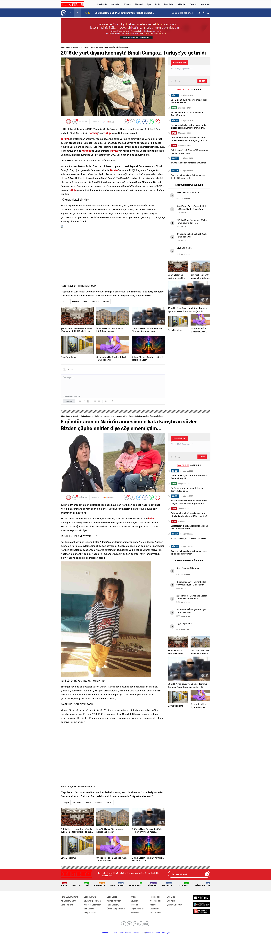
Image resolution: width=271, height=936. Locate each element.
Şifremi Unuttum (174, 904)
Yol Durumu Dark (68, 900)
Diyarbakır (77, 802)
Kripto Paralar (202, 884)
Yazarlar (193, 4)
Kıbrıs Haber (65, 47)
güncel (65, 302)
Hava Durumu (117, 884)
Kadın (157, 4)
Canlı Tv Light (67, 904)
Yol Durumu (183, 884)
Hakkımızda (106, 932)
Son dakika (182, 12)
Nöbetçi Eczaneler (92, 904)
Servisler (115, 4)
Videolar (182, 4)
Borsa (64, 884)
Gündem (127, 4)
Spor (149, 4)
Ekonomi (139, 4)
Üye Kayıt (171, 900)
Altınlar (134, 896)
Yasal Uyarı (165, 932)
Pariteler (167, 884)
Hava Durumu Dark (69, 896)
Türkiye (106, 302)
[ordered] (95, 401)
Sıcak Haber (155, 912)
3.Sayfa (66, 802)
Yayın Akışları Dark (92, 900)
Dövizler (134, 900)
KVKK (142, 932)
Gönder (69, 401)
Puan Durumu (135, 884)
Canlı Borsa (112, 896)
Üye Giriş (171, 896)
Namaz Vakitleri (80, 884)
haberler (75, 302)
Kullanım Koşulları (153, 932)
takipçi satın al (90, 912)
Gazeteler (205, 4)
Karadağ (95, 302)
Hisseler (152, 884)
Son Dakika (102, 4)
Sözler (109, 802)
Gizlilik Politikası (125, 932)
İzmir (85, 302)
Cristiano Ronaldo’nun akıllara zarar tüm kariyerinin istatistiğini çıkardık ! (124, 12)
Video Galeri (155, 900)
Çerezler (136, 932)
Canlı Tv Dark (90, 896)
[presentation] (70, 12)
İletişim (114, 932)
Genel (75, 47)
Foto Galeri (169, 4)
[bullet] (99, 401)
